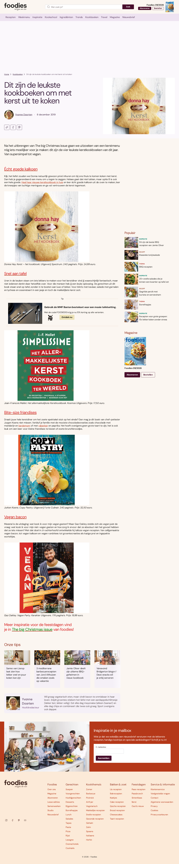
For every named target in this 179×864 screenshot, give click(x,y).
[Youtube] (25, 820)
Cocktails (70, 848)
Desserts (70, 802)
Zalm (88, 827)
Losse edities (53, 802)
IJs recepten (116, 789)
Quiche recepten (118, 806)
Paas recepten (138, 789)
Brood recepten (117, 810)
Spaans (89, 831)
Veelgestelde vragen (160, 793)
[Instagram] (6, 820)
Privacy (154, 806)
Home (6, 74)
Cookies (154, 810)
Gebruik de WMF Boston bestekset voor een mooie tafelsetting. (80, 307)
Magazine (51, 793)
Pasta (68, 827)
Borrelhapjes (72, 810)
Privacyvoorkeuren (159, 814)
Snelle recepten (93, 814)
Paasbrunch (137, 793)
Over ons (51, 789)
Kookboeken (18, 74)
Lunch (68, 814)
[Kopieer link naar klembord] (6, 127)
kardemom (24, 425)
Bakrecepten (116, 793)
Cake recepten (117, 802)
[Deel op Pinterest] (19, 127)
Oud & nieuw (138, 806)
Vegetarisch (91, 806)
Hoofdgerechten (73, 797)
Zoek (128, 7)
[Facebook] (12, 820)
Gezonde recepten (95, 818)
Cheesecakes (116, 814)
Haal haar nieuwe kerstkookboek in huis (42, 182)
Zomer (89, 789)
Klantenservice (158, 789)
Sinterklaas (137, 797)
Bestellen (158, 8)
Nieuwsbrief (53, 814)
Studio (50, 810)
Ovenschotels (72, 844)
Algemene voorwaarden (162, 802)
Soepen (69, 789)
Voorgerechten (73, 793)
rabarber (43, 425)
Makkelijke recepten (95, 810)
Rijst (68, 835)
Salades (69, 818)
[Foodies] (22, 7)
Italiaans (90, 835)
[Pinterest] (19, 820)
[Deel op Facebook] (13, 127)
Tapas (68, 823)
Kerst (134, 802)
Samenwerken (54, 806)
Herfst (89, 839)
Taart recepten (117, 818)
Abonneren (145, 8)
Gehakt (89, 823)
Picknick (90, 797)
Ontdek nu (67, 317)
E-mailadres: (101, 747)
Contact (154, 797)
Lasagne (70, 839)
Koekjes (113, 797)
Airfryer (89, 802)
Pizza (68, 831)
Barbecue (90, 793)
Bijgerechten (72, 806)
